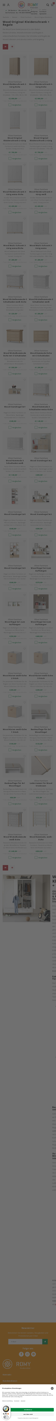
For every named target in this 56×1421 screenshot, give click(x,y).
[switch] (6, 1417)
